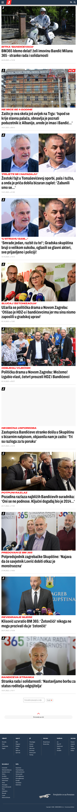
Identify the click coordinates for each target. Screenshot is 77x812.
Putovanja (31, 750)
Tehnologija (32, 742)
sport (18, 738)
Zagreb (3, 748)
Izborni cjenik (19, 774)
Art (57, 742)
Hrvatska (4, 742)
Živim (3, 789)
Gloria (3, 782)
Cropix (3, 795)
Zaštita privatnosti (20, 772)
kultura (59, 738)
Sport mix (18, 752)
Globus (3, 774)
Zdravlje (31, 746)
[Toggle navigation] (2, 2)
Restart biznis (46, 742)
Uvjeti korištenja (19, 770)
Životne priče (32, 752)
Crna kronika (5, 746)
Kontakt (18, 780)
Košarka (18, 746)
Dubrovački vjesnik (6, 787)
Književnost (60, 746)
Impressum (18, 768)
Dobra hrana (5, 780)
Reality (72, 750)
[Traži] (74, 2)
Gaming (31, 755)
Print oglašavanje (20, 778)
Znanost (31, 744)
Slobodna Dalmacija (6, 770)
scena (73, 738)
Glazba (58, 748)
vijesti (4, 738)
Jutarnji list (4, 768)
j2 (30, 738)
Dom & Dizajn (5, 778)
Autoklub (4, 776)
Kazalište (59, 750)
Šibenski (4, 793)
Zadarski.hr (4, 791)
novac (45, 738)
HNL (17, 742)
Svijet (3, 744)
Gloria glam (4, 785)
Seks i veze (31, 748)
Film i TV (59, 744)
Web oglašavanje (20, 776)
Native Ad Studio (6, 797)
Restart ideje (46, 744)
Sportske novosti (6, 772)
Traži (48, 700)
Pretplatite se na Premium (63, 794)
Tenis (17, 748)
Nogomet (18, 744)
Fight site (18, 750)
